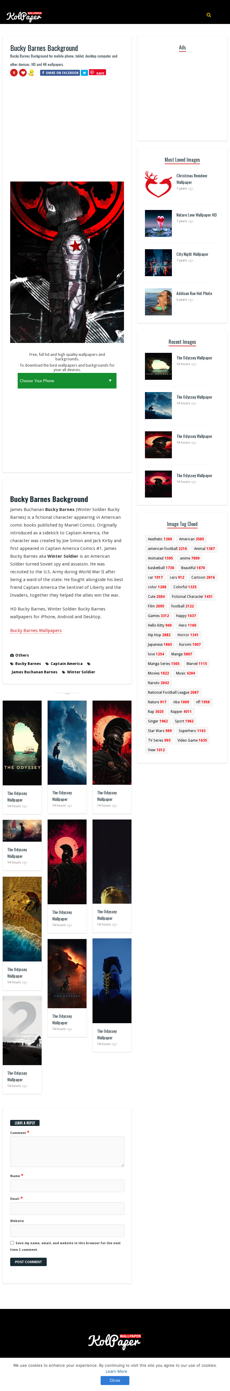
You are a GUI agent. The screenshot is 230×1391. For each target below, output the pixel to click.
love (156, 654)
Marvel (197, 664)
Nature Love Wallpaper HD (196, 214)
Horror (188, 635)
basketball (161, 568)
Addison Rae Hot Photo (194, 293)
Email (16, 1198)
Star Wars (160, 731)
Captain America (67, 663)
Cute (156, 597)
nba (181, 702)
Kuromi (190, 644)
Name (16, 1175)
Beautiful (193, 568)
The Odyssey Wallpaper (17, 796)
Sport (184, 721)
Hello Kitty (160, 625)
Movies (158, 673)
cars (177, 577)
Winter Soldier (81, 672)
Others (22, 655)
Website (17, 1221)
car (155, 577)
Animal (204, 549)
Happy (186, 616)
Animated (160, 558)
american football (167, 549)
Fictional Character (192, 597)
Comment (19, 1132)
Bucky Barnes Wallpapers (36, 630)
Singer (158, 721)
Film (156, 606)
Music (185, 673)
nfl (203, 702)
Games (158, 616)
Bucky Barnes (28, 663)
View (156, 750)
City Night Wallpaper (192, 254)
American (191, 539)
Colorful (184, 587)
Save (100, 73)
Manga (181, 654)
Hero (187, 625)
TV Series (159, 740)
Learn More (116, 1371)
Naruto (158, 683)
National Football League (173, 692)
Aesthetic (160, 539)
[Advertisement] (67, 131)
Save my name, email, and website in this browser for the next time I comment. (65, 1246)
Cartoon (203, 577)
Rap (156, 712)
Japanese (160, 644)
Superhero (192, 731)
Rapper (181, 712)
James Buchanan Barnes (35, 672)
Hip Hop (159, 635)
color (157, 587)
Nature (157, 702)
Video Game (192, 740)
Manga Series (163, 664)
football (182, 606)
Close (115, 1380)
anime (189, 558)
